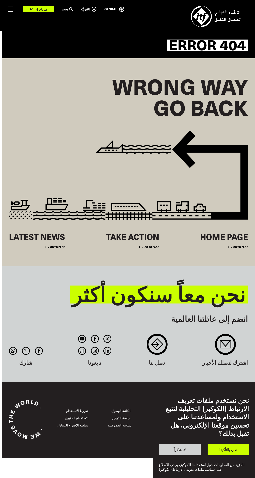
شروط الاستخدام (77, 410)
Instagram (94, 351)
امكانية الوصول (121, 410)
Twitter (107, 339)
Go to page (240, 247)
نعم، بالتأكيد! (228, 449)
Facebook (94, 339)
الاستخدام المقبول (76, 417)
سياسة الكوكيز (121, 417)
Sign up (225, 346)
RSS (82, 351)
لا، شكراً (180, 449)
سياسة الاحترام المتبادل (72, 425)
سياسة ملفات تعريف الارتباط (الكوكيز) (187, 469)
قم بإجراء (41, 9)
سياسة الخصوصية (119, 425)
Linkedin (107, 351)
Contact (157, 346)
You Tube (82, 339)
